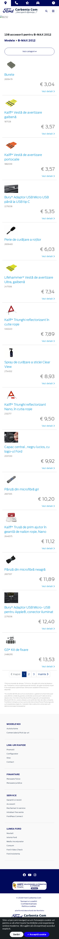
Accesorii (11, 804)
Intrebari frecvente (15, 812)
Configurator (12, 753)
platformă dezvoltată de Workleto (29, 910)
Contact (10, 762)
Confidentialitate (29, 904)
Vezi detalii (47, 91)
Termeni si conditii (28, 901)
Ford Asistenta (13, 853)
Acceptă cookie (37, 934)
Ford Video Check (15, 849)
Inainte (42, 674)
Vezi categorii (28, 51)
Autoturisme (12, 728)
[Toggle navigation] (53, 11)
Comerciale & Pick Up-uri (18, 732)
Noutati (10, 833)
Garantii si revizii (14, 800)
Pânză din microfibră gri (21, 489)
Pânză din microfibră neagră (25, 569)
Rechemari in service (16, 808)
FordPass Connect (15, 816)
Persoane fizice (13, 779)
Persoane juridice (14, 783)
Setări (16, 934)
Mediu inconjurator (15, 841)
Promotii (10, 749)
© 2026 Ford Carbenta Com (28, 897)
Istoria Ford (12, 837)
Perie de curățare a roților (22, 239)
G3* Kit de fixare (16, 650)
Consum (10, 845)
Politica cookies (29, 906)
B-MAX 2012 (27, 40)
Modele (9, 40)
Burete (9, 74)
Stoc (9, 758)
